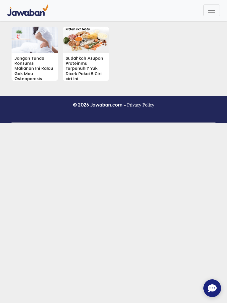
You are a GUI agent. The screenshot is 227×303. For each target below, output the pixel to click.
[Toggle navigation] (211, 10)
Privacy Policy (140, 104)
